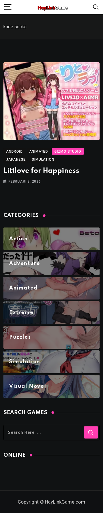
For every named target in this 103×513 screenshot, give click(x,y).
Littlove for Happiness (41, 171)
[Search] (96, 7)
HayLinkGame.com (65, 502)
